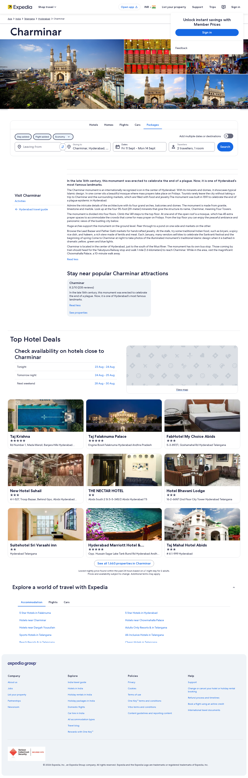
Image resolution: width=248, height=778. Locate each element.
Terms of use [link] (134, 694)
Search (225, 147)
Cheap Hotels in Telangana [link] (141, 642)
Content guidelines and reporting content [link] (150, 713)
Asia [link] (10, 18)
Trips (212, 7)
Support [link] (192, 682)
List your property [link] (17, 694)
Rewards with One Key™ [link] (80, 731)
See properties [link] (78, 312)
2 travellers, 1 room (190, 148)
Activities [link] (20, 201)
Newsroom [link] (13, 707)
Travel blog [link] (73, 725)
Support (197, 7)
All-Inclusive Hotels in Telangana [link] (144, 635)
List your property (174, 7)
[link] (207, 48)
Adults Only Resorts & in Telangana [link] (146, 627)
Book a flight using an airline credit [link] (206, 703)
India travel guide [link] (77, 682)
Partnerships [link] (14, 700)
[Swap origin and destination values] (62, 146)
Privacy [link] (131, 682)
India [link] (18, 18)
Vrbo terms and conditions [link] (142, 707)
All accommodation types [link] (81, 719)
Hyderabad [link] (44, 18)
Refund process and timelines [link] (203, 697)
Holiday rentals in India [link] (80, 694)
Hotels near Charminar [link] (32, 620)
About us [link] (12, 682)
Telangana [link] (29, 18)
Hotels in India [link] (75, 688)
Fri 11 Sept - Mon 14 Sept (138, 148)
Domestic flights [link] (76, 707)
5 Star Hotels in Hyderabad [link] (141, 613)
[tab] (93, 125)
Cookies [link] (132, 688)
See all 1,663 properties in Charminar (124, 563)
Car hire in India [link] (76, 713)
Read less (72, 259)
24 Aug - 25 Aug (105, 375)
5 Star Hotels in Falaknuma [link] (35, 613)
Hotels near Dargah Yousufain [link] (37, 627)
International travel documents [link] (204, 710)
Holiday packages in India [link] (81, 700)
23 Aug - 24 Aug (105, 366)
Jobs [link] (10, 688)
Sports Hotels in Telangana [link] (35, 635)
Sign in (235, 7)
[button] (124, 587)
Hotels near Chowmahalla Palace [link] (144, 620)
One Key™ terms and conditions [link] (144, 700)
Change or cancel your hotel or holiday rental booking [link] (211, 690)
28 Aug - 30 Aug (105, 383)
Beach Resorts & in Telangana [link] (37, 642)
